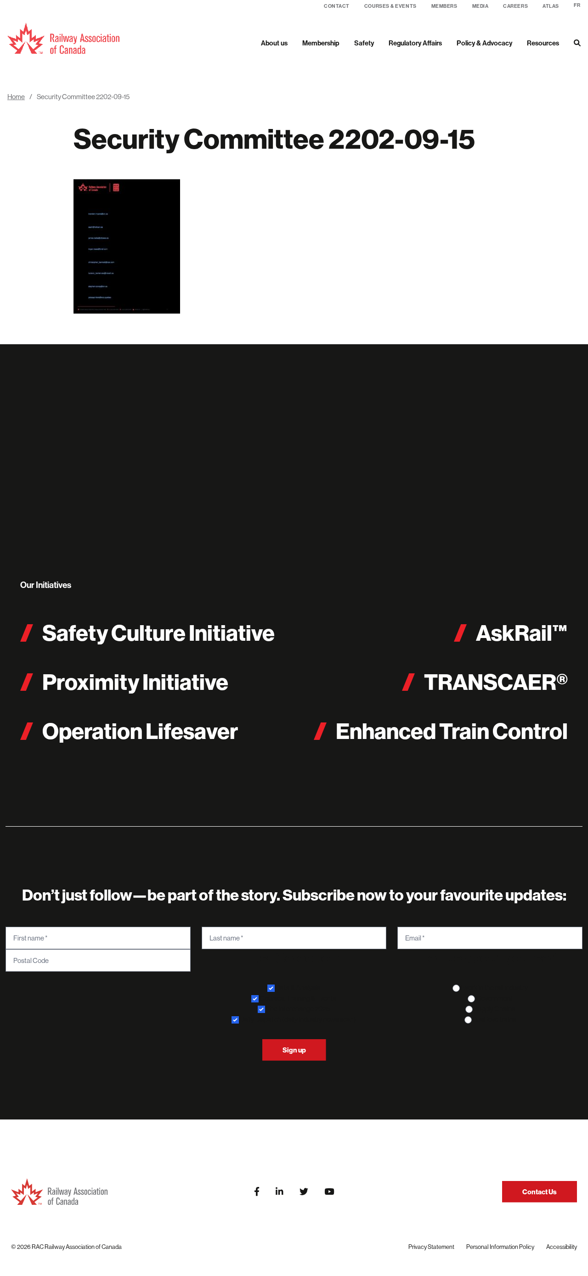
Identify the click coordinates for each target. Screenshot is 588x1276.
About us (274, 43)
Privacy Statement (431, 1246)
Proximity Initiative (135, 682)
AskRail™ (522, 633)
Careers (515, 6)
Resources (543, 43)
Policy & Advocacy (484, 43)
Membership (320, 43)
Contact (337, 6)
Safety (364, 43)
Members (444, 6)
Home (16, 96)
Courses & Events (390, 6)
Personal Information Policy (500, 1246)
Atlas (551, 6)
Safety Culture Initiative (158, 633)
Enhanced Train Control (452, 731)
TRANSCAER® (496, 682)
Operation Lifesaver (140, 731)
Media (480, 6)
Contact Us (539, 1191)
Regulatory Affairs (415, 43)
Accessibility (561, 1246)
